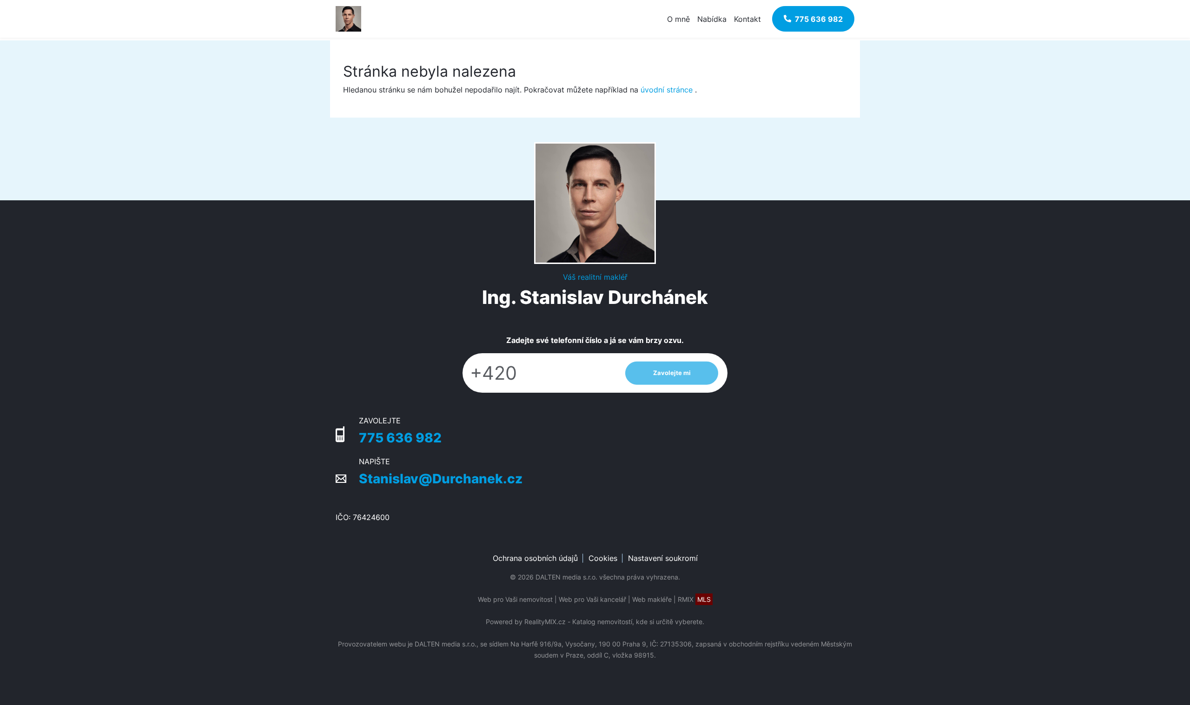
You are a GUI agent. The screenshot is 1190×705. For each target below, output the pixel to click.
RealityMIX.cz (545, 622)
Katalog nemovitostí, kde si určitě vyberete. (638, 622)
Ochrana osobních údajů (535, 558)
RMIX (694, 599)
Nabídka (712, 19)
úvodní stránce (667, 89)
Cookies (602, 558)
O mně (678, 19)
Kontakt (747, 19)
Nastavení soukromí (663, 558)
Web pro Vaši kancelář (592, 599)
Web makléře (652, 599)
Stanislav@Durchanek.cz (440, 479)
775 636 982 (400, 438)
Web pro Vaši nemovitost (515, 599)
